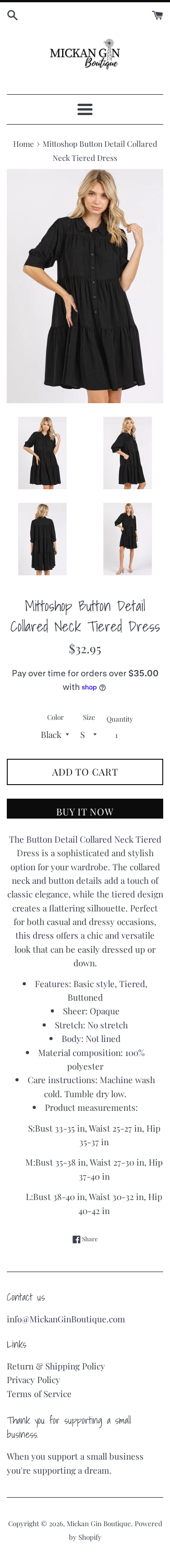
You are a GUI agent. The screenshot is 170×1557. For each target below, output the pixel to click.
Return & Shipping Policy (56, 1366)
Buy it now (85, 811)
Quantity (120, 718)
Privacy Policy (33, 1379)
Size (89, 717)
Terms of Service (39, 1393)
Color (55, 717)
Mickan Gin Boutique (99, 1523)
